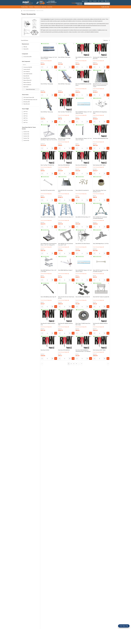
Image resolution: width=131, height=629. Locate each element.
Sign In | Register (85, 1)
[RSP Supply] (27, 2)
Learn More (79, 4)
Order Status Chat (123, 625)
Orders (90, 1)
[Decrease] (42, 67)
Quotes (102, 1)
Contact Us (49, 6)
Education (44, 6)
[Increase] (52, 67)
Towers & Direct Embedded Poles (29, 10)
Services (31, 6)
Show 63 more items (30, 89)
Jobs (99, 1)
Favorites (95, 1)
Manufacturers (37, 6)
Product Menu (24, 6)
